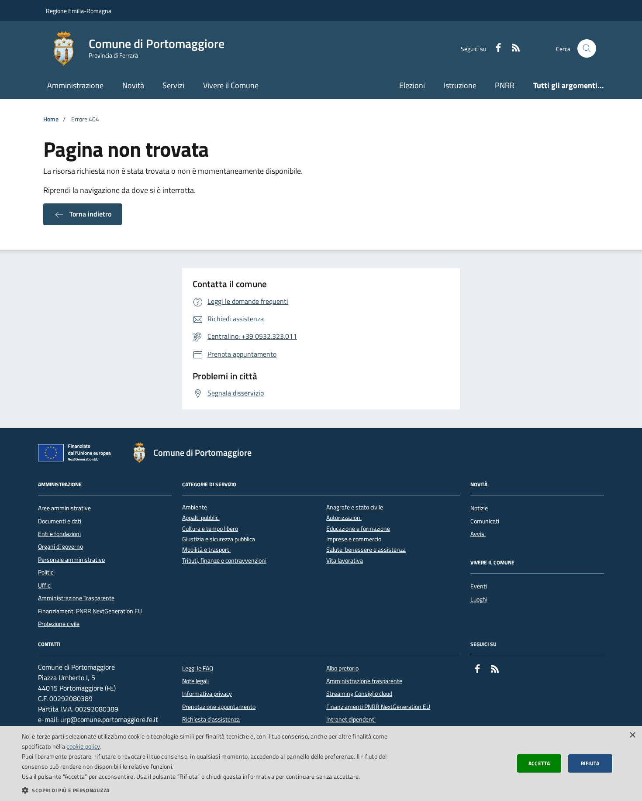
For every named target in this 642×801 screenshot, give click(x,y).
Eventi (478, 586)
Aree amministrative (64, 508)
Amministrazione (75, 85)
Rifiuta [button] (590, 763)
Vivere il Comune (231, 85)
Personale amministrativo (71, 559)
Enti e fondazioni (59, 534)
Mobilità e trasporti (206, 549)
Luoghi (478, 599)
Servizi (173, 85)
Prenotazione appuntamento (218, 707)
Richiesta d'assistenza (211, 719)
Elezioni (412, 85)
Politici (46, 572)
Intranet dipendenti (351, 719)
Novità (133, 85)
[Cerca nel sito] (586, 48)
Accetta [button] (539, 763)
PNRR (504, 85)
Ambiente (194, 507)
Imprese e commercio (353, 539)
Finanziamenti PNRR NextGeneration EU (90, 611)
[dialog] (321, 763)
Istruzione (460, 85)
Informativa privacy (207, 693)
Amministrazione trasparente (364, 681)
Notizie (479, 508)
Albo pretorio (342, 668)
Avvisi (478, 534)
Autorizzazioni (344, 518)
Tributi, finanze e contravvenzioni (224, 560)
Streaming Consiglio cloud (359, 693)
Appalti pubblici (201, 518)
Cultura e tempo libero (210, 528)
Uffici (45, 585)
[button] (215, 790)
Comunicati (484, 521)
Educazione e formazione (358, 528)
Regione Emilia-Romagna (78, 10)
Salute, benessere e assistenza (366, 549)
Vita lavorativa (344, 560)
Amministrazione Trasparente (76, 598)
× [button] (632, 735)
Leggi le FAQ (197, 668)
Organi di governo (60, 546)
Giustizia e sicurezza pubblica (218, 539)
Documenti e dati (59, 521)
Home (51, 119)
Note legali (195, 681)
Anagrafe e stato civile (354, 507)
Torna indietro (89, 214)
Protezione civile (58, 624)
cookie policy (83, 746)
